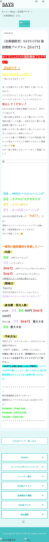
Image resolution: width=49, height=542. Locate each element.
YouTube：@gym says (13, 416)
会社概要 (24, 514)
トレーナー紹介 (24, 476)
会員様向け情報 (24, 495)
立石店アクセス (24, 485)
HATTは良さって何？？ (17, 74)
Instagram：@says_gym (14, 408)
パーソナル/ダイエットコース (24, 466)
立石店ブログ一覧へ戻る (24, 441)
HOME (24, 457)
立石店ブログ (24, 504)
